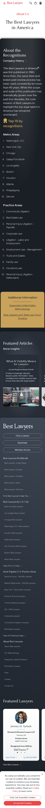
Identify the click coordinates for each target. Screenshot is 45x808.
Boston (10, 171)
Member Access (22, 450)
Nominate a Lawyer (12, 666)
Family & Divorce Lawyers (14, 596)
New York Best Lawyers (13, 507)
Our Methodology (11, 653)
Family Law (12, 262)
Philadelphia (13, 190)
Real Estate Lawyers (12, 629)
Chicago (10, 153)
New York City (13, 147)
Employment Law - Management (24, 249)
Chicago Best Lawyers (13, 520)
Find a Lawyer (22, 435)
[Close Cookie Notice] (42, 774)
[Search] (31, 3)
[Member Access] (40, 3)
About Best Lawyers (12, 646)
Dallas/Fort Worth (15, 159)
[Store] (35, 3)
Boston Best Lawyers (12, 553)
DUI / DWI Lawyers (12, 609)
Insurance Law (14, 268)
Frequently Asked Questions (15, 659)
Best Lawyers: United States (15, 463)
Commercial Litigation (18, 211)
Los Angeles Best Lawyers (14, 513)
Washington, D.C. (15, 140)
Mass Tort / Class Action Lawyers (17, 590)
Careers (7, 679)
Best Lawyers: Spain (12, 483)
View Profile (10, 757)
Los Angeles (12, 165)
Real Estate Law (14, 217)
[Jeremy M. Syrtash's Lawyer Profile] (21, 720)
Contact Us (8, 686)
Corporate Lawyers (12, 616)
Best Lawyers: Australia (13, 476)
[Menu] (4, 3)
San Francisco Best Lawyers (15, 546)
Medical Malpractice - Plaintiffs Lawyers (20, 583)
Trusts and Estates (15, 255)
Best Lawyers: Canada (13, 470)
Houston (11, 178)
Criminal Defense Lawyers (14, 603)
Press (6, 673)
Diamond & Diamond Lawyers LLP (21, 732)
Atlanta (10, 184)
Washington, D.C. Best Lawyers (16, 526)
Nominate (22, 443)
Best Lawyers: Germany (13, 489)
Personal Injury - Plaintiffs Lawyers (18, 576)
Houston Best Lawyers (13, 533)
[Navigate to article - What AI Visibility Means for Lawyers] (21, 380)
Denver (10, 196)
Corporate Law (14, 233)
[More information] (27, 749)
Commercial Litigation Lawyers (16, 623)
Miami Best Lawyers (12, 559)
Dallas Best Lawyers (12, 540)
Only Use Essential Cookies (23, 797)
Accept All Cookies (23, 803)
